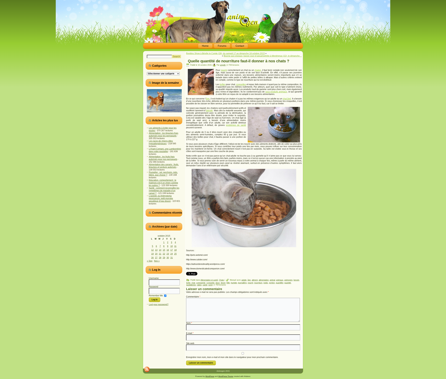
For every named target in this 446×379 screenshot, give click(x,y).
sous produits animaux (276, 92)
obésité (209, 110)
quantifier (279, 283)
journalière (242, 283)
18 (175, 250)
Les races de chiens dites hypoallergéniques (161, 142)
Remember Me (156, 295)
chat (193, 283)
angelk (223, 65)
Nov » (157, 261)
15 (164, 250)
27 (156, 257)
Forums (222, 45)
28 (160, 257)
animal (272, 280)
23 (168, 254)
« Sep (149, 261)
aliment (255, 280)
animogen (288, 280)
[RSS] (147, 369)
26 (152, 257)
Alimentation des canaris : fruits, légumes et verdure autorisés (164, 165)
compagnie (200, 283)
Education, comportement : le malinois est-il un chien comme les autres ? (163, 183)
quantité (287, 283)
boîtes (222, 84)
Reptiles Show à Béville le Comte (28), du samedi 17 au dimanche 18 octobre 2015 (225, 53)
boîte (188, 283)
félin (228, 283)
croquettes (241, 84)
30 (168, 257)
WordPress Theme (225, 376)
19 (152, 254)
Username (154, 278)
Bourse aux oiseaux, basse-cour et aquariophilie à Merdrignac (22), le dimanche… (263, 56)
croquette (210, 283)
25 (175, 254)
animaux (279, 280)
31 (171, 257)
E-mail (190, 333)
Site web (190, 343)
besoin (296, 280)
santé (205, 285)
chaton (258, 70)
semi (210, 285)
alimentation (264, 280)
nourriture (258, 283)
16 (168, 250)
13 (156, 250)
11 (175, 246)
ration (199, 285)
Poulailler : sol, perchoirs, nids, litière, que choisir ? (163, 173)
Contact (240, 45)
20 (156, 254)
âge (208, 98)
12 (152, 250)
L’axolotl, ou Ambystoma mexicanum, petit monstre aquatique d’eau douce (161, 198)
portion (272, 283)
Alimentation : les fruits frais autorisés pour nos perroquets (163, 158)
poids (265, 283)
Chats (221, 280)
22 (164, 254)
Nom (189, 323)
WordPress (209, 376)
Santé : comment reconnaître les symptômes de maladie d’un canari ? (164, 190)
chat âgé (287, 98)
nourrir (224, 70)
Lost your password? (158, 304)
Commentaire (193, 296)
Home (205, 45)
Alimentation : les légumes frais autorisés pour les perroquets (163, 134)
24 (171, 254)
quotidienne (191, 285)
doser (223, 283)
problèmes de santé (236, 125)
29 (164, 257)
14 (160, 250)
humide (234, 283)
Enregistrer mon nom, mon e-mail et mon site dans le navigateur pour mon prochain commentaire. (232, 357)
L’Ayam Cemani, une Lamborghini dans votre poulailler (165, 150)
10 (171, 246)
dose (218, 283)
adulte (244, 280)
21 (160, 254)
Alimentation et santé (209, 280)
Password (153, 287)
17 (171, 250)
